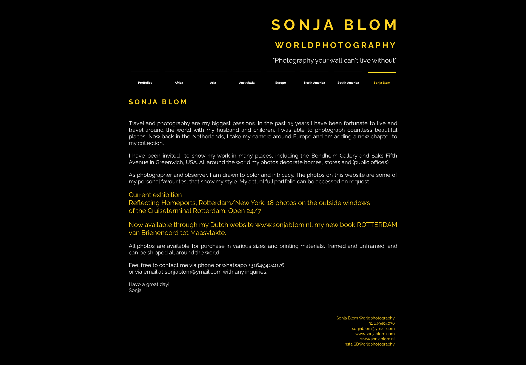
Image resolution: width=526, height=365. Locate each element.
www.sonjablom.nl (283, 225)
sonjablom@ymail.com (193, 271)
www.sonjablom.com (375, 333)
